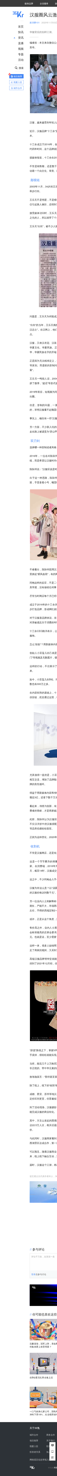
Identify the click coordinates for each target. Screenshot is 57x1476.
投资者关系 (35, 1451)
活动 (21, 60)
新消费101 (35, 22)
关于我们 (50, 1440)
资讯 (21, 37)
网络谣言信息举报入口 (40, 1459)
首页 (21, 26)
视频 (21, 49)
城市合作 (34, 1434)
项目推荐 (34, 1440)
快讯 (21, 32)
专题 (21, 54)
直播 (21, 43)
